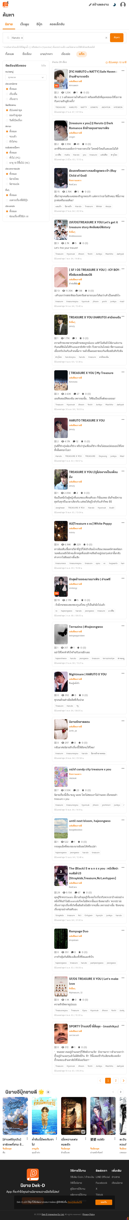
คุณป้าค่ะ (36, 1152)
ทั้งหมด (9, 54)
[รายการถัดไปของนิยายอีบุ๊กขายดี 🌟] (121, 1092)
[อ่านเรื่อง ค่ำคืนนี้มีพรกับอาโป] (44, 1116)
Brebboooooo (75, 236)
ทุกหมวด (12, 77)
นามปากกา (46, 54)
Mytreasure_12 (75, 993)
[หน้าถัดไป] (123, 1080)
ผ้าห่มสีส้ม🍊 (74, 283)
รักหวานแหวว (75, 180)
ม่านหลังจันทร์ (96, 1152)
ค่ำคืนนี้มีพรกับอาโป (43, 1142)
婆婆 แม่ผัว (97, 1139)
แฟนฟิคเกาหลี (75, 81)
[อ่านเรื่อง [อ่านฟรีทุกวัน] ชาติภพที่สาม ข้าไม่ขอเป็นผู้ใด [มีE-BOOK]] (15, 1116)
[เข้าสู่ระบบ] (123, 4)
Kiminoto (73, 382)
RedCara (73, 184)
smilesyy (73, 588)
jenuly (72, 326)
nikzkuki (72, 778)
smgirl (72, 137)
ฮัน (4, 1152)
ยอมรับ (104, 1202)
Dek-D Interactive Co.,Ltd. (53, 1215)
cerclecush (74, 1035)
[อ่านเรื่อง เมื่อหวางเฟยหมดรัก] (73, 1116)
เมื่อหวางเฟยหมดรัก (69, 1142)
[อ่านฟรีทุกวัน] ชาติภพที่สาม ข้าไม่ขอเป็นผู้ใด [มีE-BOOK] (13, 1142)
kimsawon (73, 85)
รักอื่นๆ (72, 232)
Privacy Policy (89, 1215)
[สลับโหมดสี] (114, 4)
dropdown (73, 940)
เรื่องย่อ (65, 54)
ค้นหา (117, 37)
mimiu (72, 532)
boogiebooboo (75, 830)
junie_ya (73, 731)
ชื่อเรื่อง (27, 54)
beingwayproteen (77, 636)
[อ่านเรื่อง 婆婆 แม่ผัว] (103, 1116)
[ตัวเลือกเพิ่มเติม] (123, 71)
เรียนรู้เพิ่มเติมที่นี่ (75, 1202)
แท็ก (81, 54)
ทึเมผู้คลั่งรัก (74, 683)
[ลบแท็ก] (22, 37)
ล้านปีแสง (65, 1152)
